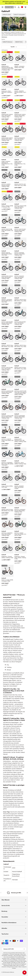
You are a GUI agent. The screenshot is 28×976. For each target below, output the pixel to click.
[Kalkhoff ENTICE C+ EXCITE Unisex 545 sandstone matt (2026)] (8, 430)
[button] (22, 7)
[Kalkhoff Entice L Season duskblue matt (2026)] (8, 197)
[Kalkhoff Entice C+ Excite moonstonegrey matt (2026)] (8, 571)
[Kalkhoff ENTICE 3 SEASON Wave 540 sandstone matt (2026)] (20, 267)
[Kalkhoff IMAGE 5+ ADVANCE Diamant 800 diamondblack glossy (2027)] (8, 290)
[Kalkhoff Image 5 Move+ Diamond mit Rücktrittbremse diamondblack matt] (20, 152)
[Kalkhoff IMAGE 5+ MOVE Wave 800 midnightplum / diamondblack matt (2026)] (8, 336)
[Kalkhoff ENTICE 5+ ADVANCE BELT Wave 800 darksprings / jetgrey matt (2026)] (8, 453)
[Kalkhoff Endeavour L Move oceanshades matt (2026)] (20, 453)
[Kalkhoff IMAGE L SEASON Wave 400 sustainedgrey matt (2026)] (20, 477)
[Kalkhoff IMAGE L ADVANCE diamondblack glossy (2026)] (20, 57)
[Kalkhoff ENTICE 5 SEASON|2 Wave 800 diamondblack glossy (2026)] (20, 129)
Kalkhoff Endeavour (7, 42)
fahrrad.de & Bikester (9, 972)
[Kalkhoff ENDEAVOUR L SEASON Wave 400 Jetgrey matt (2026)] (20, 430)
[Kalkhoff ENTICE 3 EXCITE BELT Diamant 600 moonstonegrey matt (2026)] (8, 313)
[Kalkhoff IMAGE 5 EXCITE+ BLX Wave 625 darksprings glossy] (20, 175)
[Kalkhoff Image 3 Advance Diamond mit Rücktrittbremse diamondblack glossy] (8, 152)
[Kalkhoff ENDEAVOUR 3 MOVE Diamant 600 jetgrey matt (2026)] (8, 129)
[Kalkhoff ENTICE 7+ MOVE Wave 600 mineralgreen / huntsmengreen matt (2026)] (20, 524)
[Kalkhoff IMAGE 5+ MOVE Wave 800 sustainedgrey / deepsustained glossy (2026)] (20, 290)
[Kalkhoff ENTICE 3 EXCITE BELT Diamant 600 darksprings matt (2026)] (20, 220)
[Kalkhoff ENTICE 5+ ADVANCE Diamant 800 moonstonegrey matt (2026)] (20, 500)
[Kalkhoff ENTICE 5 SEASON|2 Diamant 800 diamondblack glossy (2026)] (20, 407)
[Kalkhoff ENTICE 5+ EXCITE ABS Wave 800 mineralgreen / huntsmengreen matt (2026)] (20, 382)
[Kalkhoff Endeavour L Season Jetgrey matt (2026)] (8, 547)
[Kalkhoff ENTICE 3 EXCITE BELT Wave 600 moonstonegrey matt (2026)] (8, 358)
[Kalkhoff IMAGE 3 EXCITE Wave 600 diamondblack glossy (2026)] (20, 358)
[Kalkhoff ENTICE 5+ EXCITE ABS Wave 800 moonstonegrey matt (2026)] (20, 197)
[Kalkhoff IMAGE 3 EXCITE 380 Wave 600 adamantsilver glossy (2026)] (8, 220)
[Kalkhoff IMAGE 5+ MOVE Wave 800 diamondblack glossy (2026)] (20, 336)
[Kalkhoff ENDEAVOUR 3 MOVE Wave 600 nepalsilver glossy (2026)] (8, 267)
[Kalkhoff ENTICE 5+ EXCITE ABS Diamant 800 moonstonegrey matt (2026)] (8, 407)
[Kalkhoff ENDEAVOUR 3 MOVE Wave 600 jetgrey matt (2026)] (8, 105)
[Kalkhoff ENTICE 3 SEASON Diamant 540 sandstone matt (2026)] (20, 244)
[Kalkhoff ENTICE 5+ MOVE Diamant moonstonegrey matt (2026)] (8, 175)
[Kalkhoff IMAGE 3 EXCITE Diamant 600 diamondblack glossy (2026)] (8, 244)
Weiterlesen (4, 37)
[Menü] (2, 7)
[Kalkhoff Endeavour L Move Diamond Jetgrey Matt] (8, 82)
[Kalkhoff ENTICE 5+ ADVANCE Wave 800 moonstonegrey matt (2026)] (8, 524)
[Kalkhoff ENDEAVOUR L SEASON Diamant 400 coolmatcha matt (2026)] (8, 57)
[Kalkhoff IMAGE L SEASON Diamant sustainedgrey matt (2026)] (20, 82)
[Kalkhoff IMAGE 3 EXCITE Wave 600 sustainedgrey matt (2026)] (8, 500)
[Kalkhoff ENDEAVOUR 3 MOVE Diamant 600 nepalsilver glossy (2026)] (20, 105)
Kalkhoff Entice (19, 42)
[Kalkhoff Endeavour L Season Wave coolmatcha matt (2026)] (20, 547)
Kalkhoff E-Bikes (7, 14)
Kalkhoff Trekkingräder (19, 14)
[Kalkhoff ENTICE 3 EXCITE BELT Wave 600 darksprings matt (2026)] (20, 313)
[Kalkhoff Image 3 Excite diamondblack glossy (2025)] (8, 477)
